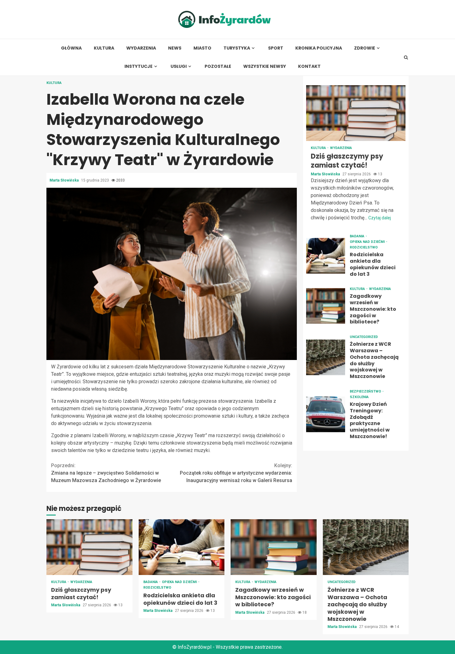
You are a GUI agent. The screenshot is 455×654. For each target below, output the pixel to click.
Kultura (104, 48)
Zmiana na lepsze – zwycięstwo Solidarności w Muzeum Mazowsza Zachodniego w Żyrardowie (106, 473)
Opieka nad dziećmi (368, 242)
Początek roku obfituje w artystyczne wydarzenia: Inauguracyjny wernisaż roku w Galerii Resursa (236, 473)
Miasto (202, 48)
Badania (357, 236)
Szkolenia (359, 397)
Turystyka (236, 48)
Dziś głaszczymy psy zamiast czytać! (355, 113)
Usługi (179, 66)
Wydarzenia (141, 48)
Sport (275, 48)
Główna (71, 48)
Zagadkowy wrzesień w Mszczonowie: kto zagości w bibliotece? (325, 306)
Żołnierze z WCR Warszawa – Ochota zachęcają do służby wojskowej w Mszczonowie (325, 357)
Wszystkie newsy (264, 66)
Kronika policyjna (318, 48)
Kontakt (309, 66)
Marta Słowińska (65, 180)
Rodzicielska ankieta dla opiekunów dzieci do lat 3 (325, 256)
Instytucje (138, 66)
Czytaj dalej (379, 217)
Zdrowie (364, 48)
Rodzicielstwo (364, 247)
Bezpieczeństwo (366, 391)
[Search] (406, 57)
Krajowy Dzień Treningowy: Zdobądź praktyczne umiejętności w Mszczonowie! (325, 414)
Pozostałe (218, 66)
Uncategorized (364, 337)
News (174, 48)
